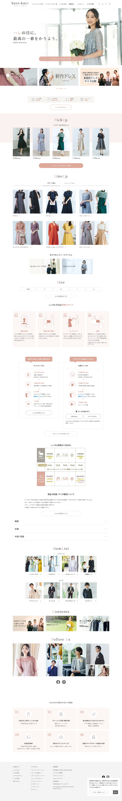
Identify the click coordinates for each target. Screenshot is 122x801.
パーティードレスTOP (37, 4)
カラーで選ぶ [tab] (51, 183)
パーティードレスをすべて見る (61, 165)
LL (94, 289)
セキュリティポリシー (58, 778)
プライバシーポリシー (58, 775)
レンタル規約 (16, 778)
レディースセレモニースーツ (37, 775)
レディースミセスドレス (36, 778)
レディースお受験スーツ (37, 773)
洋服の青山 (74, 416)
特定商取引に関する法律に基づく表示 (62, 770)
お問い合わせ (16, 781)
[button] (56, 88)
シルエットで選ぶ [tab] (69, 183)
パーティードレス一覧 (51, 4)
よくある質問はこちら (61, 296)
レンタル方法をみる (60, 107)
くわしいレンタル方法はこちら (61, 434)
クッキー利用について (98, 792)
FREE (28, 289)
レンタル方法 (62, 4)
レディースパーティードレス (37, 770)
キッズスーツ (34, 789)
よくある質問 (90, 4)
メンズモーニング (35, 786)
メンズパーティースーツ (36, 781)
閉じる (115, 792)
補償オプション (38, 396)
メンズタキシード (35, 784)
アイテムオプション (17, 775)
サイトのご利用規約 (58, 773)
